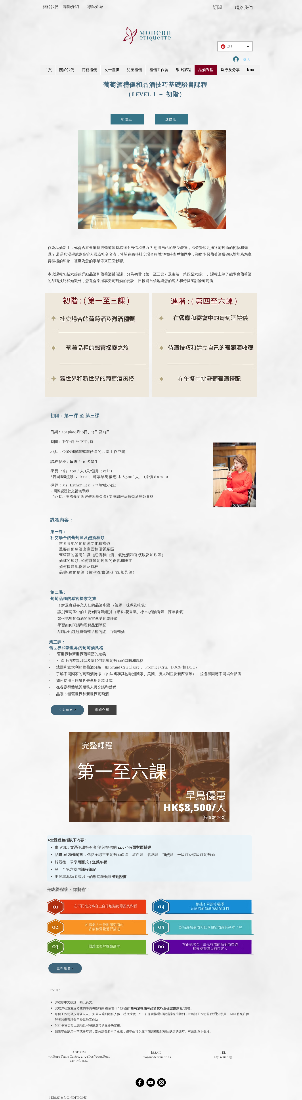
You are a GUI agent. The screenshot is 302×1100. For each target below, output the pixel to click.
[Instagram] (161, 1082)
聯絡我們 (244, 7)
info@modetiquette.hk (156, 1057)
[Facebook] (140, 1082)
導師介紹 (71, 6)
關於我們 (51, 7)
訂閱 (217, 7)
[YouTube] (150, 1082)
